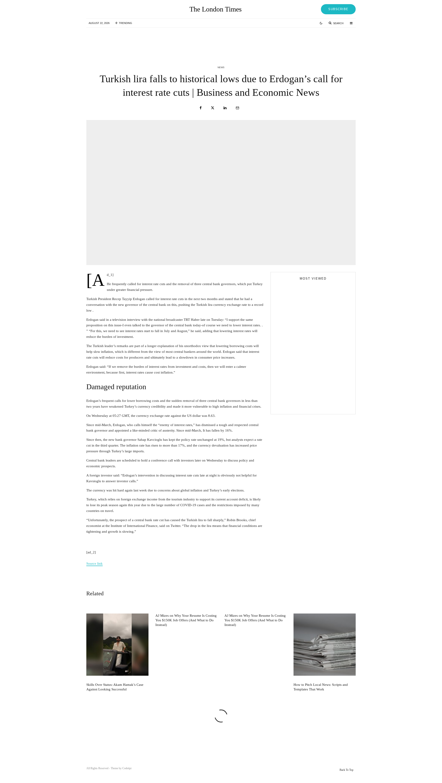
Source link (94, 563)
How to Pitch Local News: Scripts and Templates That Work (321, 687)
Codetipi (126, 768)
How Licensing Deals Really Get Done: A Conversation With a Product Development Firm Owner (322, 387)
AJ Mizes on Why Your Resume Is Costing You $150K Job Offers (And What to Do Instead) (220, 39)
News (221, 67)
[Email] (237, 108)
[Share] (201, 108)
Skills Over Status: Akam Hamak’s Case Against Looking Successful (136, 41)
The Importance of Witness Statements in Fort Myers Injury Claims (321, 367)
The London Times (215, 9)
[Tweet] (212, 108)
